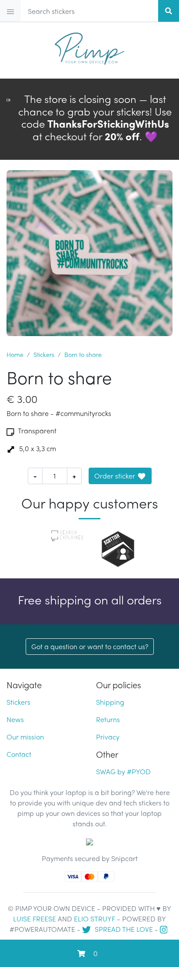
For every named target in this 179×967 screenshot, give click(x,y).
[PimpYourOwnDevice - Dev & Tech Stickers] (89, 46)
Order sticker (114, 476)
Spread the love (123, 929)
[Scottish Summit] (118, 548)
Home (15, 354)
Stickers (43, 354)
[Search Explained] (67, 535)
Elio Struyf (94, 919)
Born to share (83, 354)
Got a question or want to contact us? (89, 646)
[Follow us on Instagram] (165, 929)
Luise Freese (34, 919)
